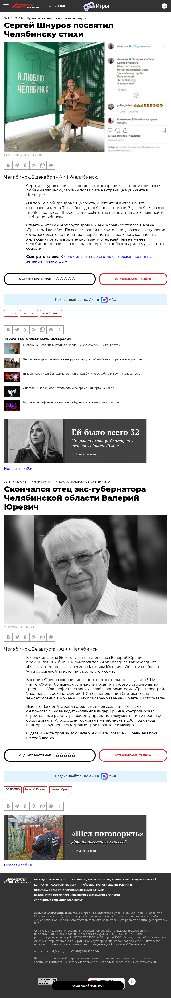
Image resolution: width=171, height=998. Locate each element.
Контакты (41, 884)
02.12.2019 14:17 (13, 18)
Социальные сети (63, 884)
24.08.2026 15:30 (15, 482)
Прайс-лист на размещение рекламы (106, 884)
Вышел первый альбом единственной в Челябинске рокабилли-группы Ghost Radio (81, 373)
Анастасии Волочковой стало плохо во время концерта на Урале (68, 388)
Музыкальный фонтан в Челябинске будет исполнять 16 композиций (71, 402)
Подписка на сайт (145, 879)
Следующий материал (88, 985)
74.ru (30, 671)
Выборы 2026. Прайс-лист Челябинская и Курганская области (77, 895)
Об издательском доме (50, 879)
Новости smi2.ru (19, 469)
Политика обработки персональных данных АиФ (69, 890)
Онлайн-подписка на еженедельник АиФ (100, 879)
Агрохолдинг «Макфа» (19, 626)
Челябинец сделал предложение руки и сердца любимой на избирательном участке (82, 359)
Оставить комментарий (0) (133, 279)
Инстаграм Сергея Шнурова (23, 154)
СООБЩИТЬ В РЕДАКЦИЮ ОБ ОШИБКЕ (58, 900)
